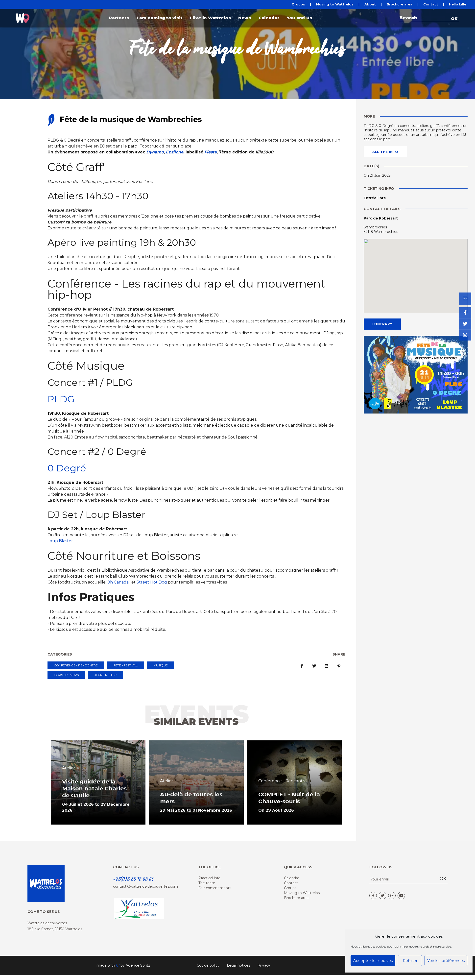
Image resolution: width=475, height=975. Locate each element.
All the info (385, 152)
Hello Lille (457, 4)
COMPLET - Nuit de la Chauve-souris (289, 798)
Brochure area (399, 4)
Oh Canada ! (118, 582)
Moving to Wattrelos (335, 4)
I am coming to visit (160, 18)
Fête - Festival (126, 665)
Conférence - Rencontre (76, 665)
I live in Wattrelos (210, 18)
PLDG (61, 399)
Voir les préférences (446, 960)
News (244, 18)
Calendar (269, 18)
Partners (119, 18)
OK (454, 18)
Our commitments (214, 888)
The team (206, 883)
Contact (430, 4)
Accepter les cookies (373, 960)
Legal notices (238, 965)
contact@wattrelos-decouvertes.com (145, 886)
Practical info (209, 878)
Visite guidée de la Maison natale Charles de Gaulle (94, 788)
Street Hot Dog (152, 582)
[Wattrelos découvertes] (22, 18)
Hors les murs (66, 675)
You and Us (299, 18)
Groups (298, 4)
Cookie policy (208, 965)
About (370, 4)
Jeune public (106, 675)
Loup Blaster (60, 540)
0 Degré (67, 468)
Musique (160, 665)
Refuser (410, 960)
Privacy (264, 965)
